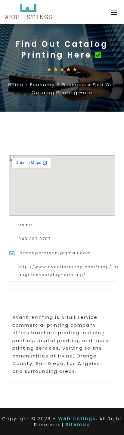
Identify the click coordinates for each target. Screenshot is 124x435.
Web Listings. (78, 418)
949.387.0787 (34, 239)
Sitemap (77, 424)
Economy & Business (58, 84)
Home (16, 84)
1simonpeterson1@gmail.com (54, 253)
